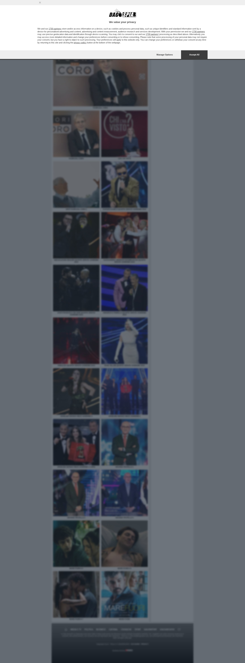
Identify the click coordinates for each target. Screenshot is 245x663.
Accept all (194, 54)
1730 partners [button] (55, 28)
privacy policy (80, 42)
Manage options (165, 54)
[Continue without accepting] (40, 2)
